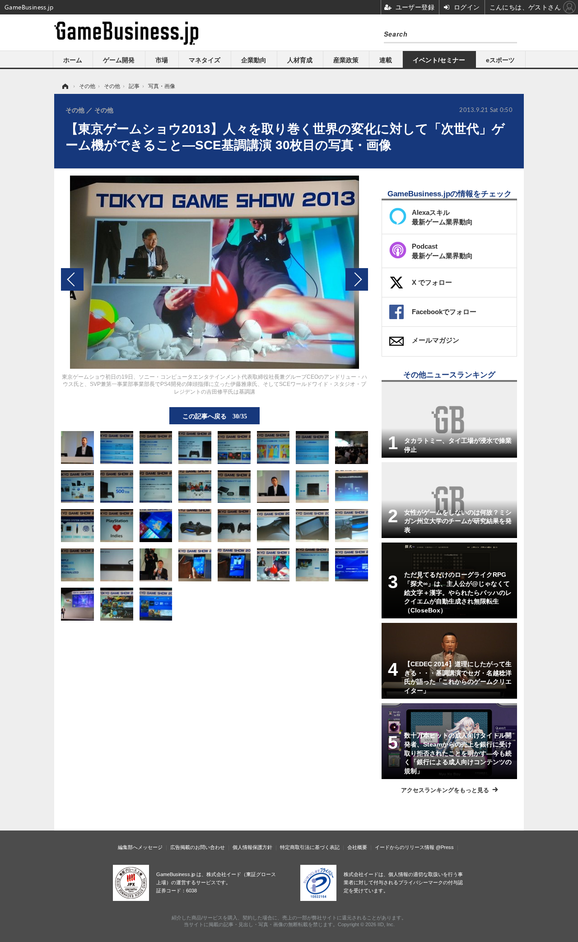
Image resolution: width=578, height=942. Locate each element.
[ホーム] (64, 86)
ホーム (72, 60)
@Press (445, 847)
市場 (161, 60)
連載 (385, 60)
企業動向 (253, 60)
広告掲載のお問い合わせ (197, 847)
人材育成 (299, 60)
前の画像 (72, 279)
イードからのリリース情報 (404, 847)
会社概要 (357, 847)
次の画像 (356, 279)
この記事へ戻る (214, 416)
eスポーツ (500, 60)
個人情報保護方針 (252, 847)
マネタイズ (204, 60)
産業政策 (346, 60)
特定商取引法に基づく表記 (310, 847)
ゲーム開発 (119, 60)
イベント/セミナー (439, 60)
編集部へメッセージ (140, 847)
